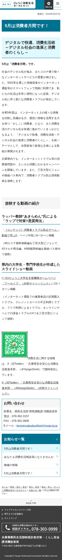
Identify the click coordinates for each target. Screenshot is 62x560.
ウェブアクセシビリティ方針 (17, 510)
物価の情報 (11, 465)
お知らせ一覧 (14, 439)
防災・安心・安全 (18, 487)
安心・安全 (34, 487)
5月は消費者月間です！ (18, 448)
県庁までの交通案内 (13, 514)
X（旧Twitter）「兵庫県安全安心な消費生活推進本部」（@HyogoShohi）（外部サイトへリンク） (30, 388)
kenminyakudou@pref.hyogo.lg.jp (37, 425)
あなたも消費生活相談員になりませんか (29, 456)
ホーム (5, 487)
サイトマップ (10, 518)
